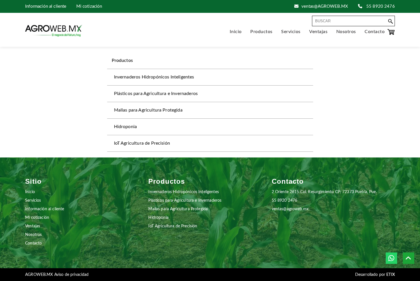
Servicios (33, 200)
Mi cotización (89, 6)
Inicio (30, 192)
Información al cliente (45, 6)
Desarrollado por (375, 274)
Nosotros (33, 235)
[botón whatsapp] (391, 258)
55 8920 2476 (380, 6)
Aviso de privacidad (71, 274)
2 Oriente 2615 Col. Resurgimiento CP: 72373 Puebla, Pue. (324, 192)
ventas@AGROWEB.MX (324, 6)
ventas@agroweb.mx (290, 209)
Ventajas (32, 226)
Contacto (33, 243)
